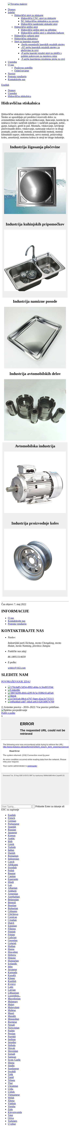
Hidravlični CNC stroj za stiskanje (38, 18)
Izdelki (11, 12)
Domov (12, 9)
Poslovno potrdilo (23, 67)
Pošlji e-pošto (8, 713)
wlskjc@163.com (17, 667)
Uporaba (12, 62)
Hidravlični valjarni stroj (26, 35)
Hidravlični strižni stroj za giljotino (38, 29)
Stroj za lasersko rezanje (26, 41)
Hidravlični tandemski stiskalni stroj (39, 24)
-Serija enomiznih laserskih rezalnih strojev (43, 44)
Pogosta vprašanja (17, 76)
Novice (11, 73)
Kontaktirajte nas (16, 79)
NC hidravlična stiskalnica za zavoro (39, 21)
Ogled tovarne (21, 70)
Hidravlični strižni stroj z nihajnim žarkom (42, 32)
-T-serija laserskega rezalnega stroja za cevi (43, 59)
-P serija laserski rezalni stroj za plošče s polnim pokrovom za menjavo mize (41, 54)
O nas (11, 64)
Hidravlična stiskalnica (26, 38)
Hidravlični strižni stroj (26, 27)
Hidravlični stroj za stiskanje (28, 15)
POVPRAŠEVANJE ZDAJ (15, 681)
